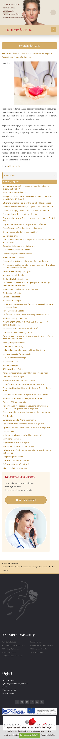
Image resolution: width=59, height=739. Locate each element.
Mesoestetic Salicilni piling (14, 275)
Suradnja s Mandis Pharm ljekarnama (19, 420)
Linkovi (4, 687)
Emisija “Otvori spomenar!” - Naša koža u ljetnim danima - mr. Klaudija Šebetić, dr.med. (29, 197)
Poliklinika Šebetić (10, 53)
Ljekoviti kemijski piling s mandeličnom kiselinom (24, 350)
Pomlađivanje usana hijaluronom (17, 253)
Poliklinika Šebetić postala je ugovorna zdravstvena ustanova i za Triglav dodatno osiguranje (25, 407)
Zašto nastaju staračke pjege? (16, 464)
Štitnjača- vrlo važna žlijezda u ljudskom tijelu (23, 228)
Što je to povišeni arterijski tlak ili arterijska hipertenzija (26, 412)
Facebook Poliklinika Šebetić (17, 702)
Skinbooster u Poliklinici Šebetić (16, 249)
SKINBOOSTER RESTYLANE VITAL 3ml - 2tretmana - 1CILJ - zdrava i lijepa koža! (26, 323)
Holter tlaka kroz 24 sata (13, 257)
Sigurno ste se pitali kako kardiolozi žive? (20, 232)
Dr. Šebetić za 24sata (12, 293)
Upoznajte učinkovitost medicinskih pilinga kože (23, 423)
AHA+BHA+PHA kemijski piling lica (17, 271)
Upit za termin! (27, 500)
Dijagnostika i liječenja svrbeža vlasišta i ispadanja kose (27, 261)
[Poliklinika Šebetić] (18, 30)
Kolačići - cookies (8, 693)
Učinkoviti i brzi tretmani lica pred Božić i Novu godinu (26, 394)
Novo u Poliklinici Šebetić (13, 310)
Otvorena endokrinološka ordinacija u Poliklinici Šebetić (27, 203)
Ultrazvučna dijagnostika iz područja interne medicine (26, 210)
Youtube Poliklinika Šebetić (37, 702)
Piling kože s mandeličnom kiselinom (18, 446)
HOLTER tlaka (8, 431)
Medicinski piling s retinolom (15, 318)
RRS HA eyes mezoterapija (14, 357)
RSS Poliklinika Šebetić (42, 702)
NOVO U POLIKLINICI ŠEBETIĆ (15, 192)
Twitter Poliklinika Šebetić (27, 702)
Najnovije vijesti (11, 181)
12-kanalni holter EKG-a (13, 369)
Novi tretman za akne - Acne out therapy (20, 289)
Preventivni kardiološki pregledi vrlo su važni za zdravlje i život (27, 389)
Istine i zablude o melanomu (15, 468)
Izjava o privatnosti (9, 690)
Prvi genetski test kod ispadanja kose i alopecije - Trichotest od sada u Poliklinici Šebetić (29, 266)
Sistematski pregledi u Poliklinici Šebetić (20, 214)
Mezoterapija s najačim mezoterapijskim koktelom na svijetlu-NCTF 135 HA (26, 187)
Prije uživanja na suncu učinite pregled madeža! (23, 384)
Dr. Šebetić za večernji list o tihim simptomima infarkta (26, 314)
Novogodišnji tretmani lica (14, 342)
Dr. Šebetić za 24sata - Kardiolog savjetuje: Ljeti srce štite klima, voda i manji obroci (27, 284)
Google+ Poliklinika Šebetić (32, 702)
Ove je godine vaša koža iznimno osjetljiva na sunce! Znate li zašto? (29, 219)
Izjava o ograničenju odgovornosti (14, 683)
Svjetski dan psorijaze (12, 300)
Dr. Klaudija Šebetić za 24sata (15, 279)
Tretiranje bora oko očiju (13, 346)
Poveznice (10, 175)
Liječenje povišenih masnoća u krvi (18, 460)
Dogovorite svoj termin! (20, 476)
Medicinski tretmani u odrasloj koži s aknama (22, 398)
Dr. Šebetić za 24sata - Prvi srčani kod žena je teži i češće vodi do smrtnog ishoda (29, 305)
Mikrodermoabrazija (12, 438)
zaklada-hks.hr (13, 166)
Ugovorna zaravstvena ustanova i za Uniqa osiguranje (26, 427)
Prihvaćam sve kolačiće (29, 735)
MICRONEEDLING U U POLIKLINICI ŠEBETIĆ (20, 328)
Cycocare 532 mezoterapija (14, 402)
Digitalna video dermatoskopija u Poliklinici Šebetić (25, 224)
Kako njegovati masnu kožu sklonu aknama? (22, 435)
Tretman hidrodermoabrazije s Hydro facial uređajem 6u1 (28, 206)
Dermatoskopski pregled (13, 376)
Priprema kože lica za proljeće (16, 442)
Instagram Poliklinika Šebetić (22, 702)
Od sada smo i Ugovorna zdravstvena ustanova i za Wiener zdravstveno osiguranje (29, 337)
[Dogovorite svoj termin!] (26, 528)
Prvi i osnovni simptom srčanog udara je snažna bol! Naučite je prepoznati (29, 240)
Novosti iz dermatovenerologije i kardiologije (32, 567)
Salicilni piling (8, 416)
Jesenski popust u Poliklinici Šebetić (18, 354)
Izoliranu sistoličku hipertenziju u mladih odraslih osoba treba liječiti (27, 451)
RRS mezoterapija (10, 365)
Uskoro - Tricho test (11, 296)
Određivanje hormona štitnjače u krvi (19, 246)
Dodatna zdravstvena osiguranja (17, 332)
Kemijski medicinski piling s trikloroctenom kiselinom (25, 373)
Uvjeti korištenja (8, 680)
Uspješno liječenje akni (13, 456)
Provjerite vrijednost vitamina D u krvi (19, 380)
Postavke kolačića (48, 735)
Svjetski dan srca (29, 45)
